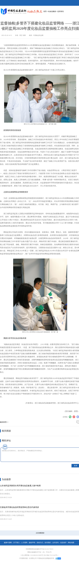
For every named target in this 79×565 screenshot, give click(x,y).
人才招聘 (24, 542)
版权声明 (32, 542)
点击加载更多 (40, 533)
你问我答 (48, 542)
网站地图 (71, 542)
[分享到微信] (71, 417)
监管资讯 (61, 11)
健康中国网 (8, 542)
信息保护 (63, 542)
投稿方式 (40, 542)
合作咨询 (55, 542)
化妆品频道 (52, 11)
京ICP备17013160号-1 (50, 555)
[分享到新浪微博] (74, 417)
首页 (44, 11)
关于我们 (16, 542)
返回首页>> (4, 422)
